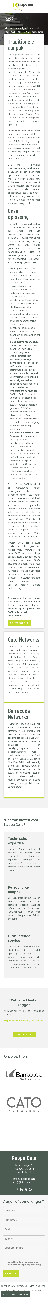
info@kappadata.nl (24, 1178)
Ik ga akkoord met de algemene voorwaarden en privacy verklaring (24, 1263)
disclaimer (41, 1286)
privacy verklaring (25, 1286)
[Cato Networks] (24, 1104)
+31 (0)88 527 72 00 (24, 1182)
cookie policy (12, 1290)
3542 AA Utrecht (24, 1168)
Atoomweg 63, (24, 1165)
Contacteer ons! (19, 623)
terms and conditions (31, 1290)
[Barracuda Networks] (24, 1074)
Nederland (24, 1172)
